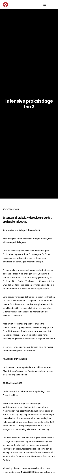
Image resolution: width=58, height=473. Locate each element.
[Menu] (43, 4)
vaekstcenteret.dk (24, 411)
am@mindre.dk (33, 425)
